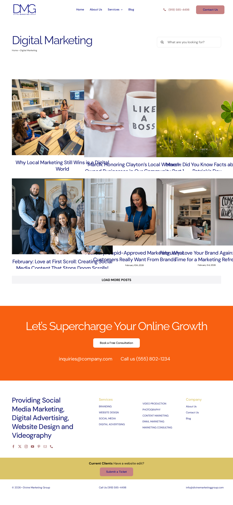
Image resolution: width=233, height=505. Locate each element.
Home (15, 50)
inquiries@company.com (85, 359)
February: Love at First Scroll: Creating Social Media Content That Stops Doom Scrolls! (62, 264)
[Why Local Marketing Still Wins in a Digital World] (62, 117)
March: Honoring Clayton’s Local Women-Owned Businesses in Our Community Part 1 (134, 167)
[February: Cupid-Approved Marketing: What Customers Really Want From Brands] (134, 212)
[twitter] (19, 446)
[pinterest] (38, 446)
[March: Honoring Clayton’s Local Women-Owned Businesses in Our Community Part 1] (134, 118)
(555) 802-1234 (153, 359)
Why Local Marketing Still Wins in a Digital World (62, 165)
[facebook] (13, 446)
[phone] (51, 446)
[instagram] (26, 446)
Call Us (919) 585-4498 (112, 487)
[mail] (45, 446)
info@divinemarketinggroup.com (205, 487)
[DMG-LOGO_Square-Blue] (24, 4)
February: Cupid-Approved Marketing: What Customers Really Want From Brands (134, 256)
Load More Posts (116, 280)
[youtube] (32, 446)
